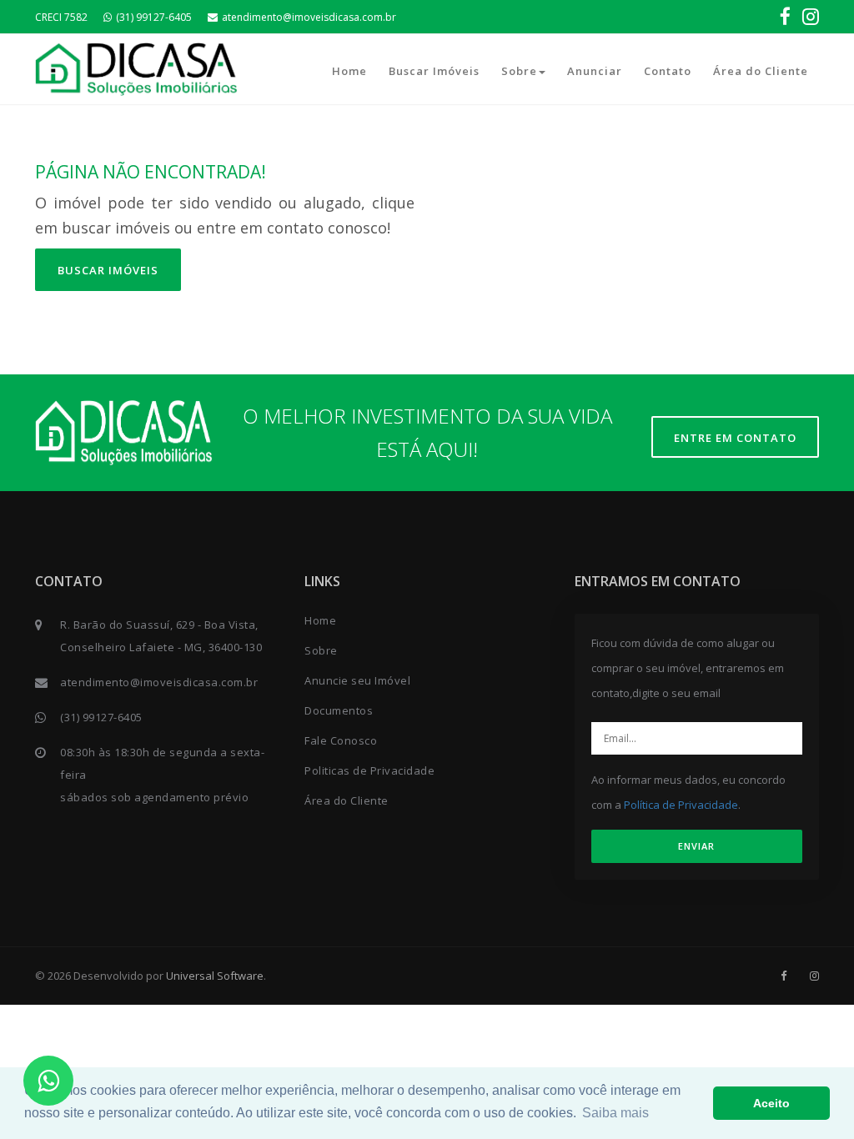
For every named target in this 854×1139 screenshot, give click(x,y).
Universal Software (215, 975)
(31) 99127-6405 (154, 17)
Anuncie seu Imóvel (357, 680)
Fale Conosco (340, 740)
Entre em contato (735, 437)
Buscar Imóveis (434, 70)
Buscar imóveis (108, 270)
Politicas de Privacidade (369, 770)
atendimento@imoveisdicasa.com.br (309, 17)
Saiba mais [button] (615, 1113)
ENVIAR (696, 846)
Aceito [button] (771, 1103)
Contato (667, 70)
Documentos (338, 710)
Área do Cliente (760, 70)
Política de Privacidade (681, 804)
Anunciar (594, 70)
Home (349, 70)
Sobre (519, 70)
